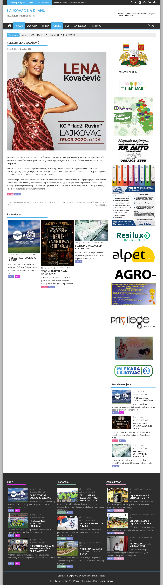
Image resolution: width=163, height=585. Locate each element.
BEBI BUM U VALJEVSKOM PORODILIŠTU (71, 2)
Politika (45, 26)
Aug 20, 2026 (36, 515)
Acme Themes (106, 581)
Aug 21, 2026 (14, 254)
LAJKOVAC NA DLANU (26, 10)
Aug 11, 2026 (36, 540)
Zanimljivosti (81, 26)
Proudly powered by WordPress (64, 581)
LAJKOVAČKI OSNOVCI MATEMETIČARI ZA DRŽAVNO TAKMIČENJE (85, 203)
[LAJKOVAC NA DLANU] (9, 25)
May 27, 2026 (136, 515)
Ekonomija (32, 26)
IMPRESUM (96, 26)
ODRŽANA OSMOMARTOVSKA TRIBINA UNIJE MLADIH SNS (32, 203)
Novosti (19, 26)
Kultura (57, 26)
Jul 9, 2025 (85, 543)
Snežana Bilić (26, 49)
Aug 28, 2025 (86, 517)
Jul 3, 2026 (135, 489)
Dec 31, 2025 (86, 489)
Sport (67, 26)
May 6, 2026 (135, 537)
